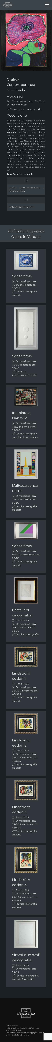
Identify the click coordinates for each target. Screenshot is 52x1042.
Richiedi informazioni (21, 206)
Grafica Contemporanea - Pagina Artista (26, 189)
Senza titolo (22, 276)
